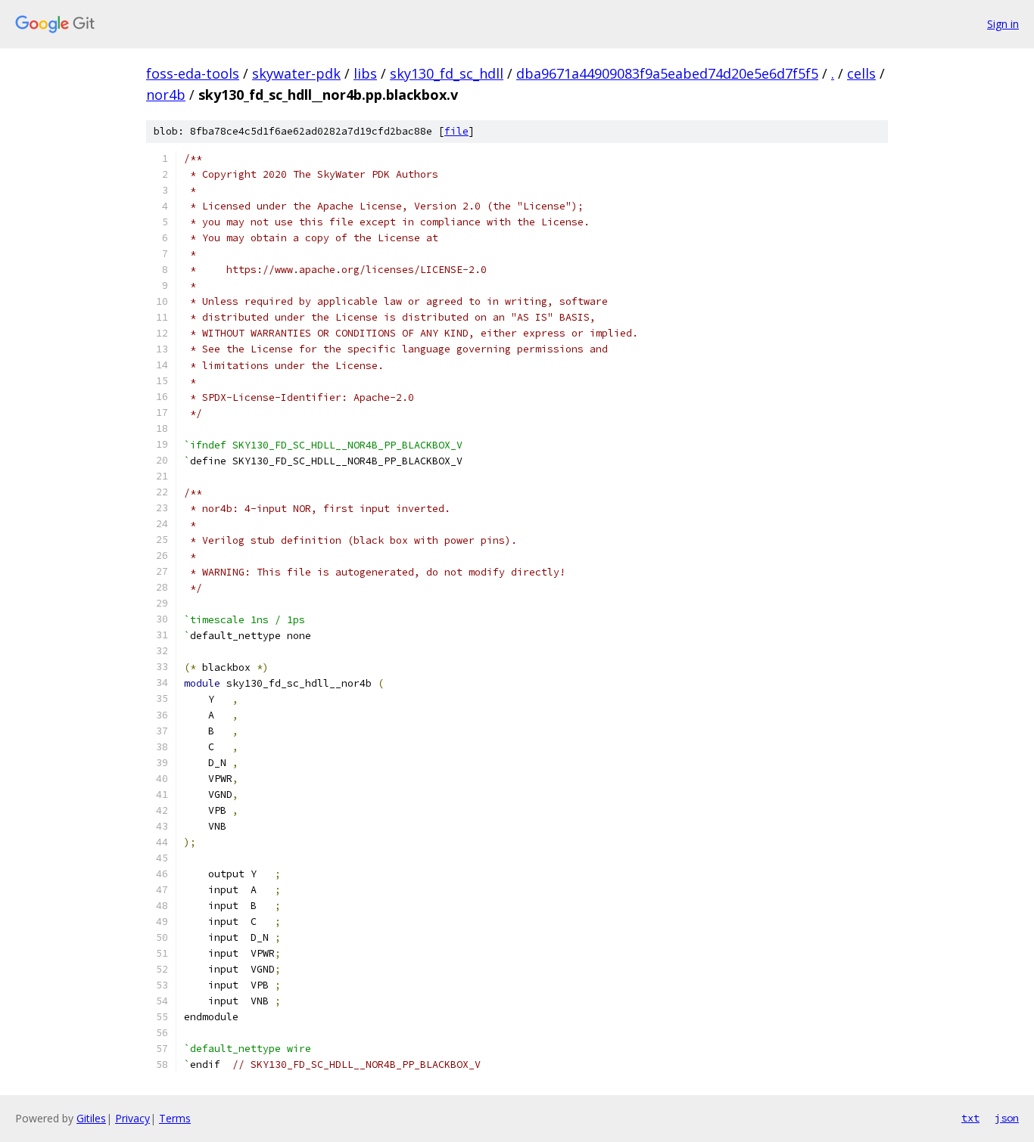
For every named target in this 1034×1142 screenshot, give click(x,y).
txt (970, 1118)
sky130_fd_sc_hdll (446, 73)
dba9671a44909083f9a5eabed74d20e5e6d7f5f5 (667, 73)
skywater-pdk (296, 73)
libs (365, 73)
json (1007, 1118)
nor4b (165, 94)
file (456, 131)
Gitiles (91, 1118)
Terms (175, 1118)
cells (861, 73)
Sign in (1003, 24)
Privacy (132, 1118)
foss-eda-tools (192, 73)
